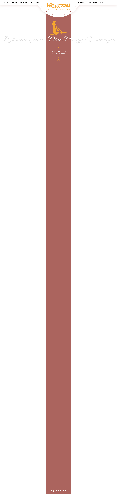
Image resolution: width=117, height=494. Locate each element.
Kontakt (101, 2)
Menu (31, 2)
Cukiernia (81, 2)
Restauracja (23, 2)
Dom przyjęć (14, 2)
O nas (6, 2)
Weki (37, 2)
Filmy (95, 2)
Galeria (89, 2)
